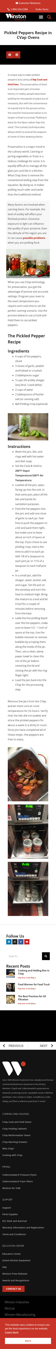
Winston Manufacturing (20, 1315)
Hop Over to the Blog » (27, 978)
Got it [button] (28, 1341)
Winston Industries (17, 1302)
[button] (41, 17)
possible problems (34, 238)
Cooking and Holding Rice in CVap (33, 972)
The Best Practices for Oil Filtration (32, 998)
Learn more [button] (12, 1332)
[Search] (46, 956)
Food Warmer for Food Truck (34, 984)
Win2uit (10, 1308)
